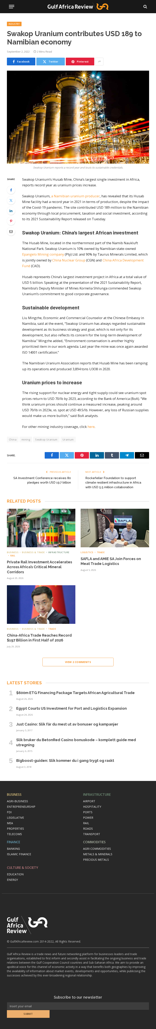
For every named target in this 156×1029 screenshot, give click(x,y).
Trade (101, 552)
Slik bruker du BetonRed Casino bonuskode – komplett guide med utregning (76, 742)
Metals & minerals (97, 854)
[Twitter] (11, 200)
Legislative (15, 818)
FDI (9, 812)
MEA (10, 823)
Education (15, 874)
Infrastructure (58, 552)
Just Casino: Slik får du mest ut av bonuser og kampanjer (67, 724)
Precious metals (96, 860)
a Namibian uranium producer (75, 196)
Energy (12, 880)
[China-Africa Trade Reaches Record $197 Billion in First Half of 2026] (41, 604)
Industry (14, 23)
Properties (15, 828)
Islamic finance (19, 854)
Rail (12, 555)
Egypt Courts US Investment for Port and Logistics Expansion (71, 708)
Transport (91, 834)
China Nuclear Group (68, 260)
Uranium (68, 439)
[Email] (11, 231)
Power (88, 818)
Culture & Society (22, 867)
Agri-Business (17, 801)
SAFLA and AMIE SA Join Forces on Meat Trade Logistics (111, 561)
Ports (87, 812)
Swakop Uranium (46, 439)
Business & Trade (33, 552)
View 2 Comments (78, 662)
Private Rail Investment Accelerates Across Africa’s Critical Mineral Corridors (39, 567)
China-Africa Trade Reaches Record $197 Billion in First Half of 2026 (39, 637)
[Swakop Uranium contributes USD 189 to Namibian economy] (78, 117)
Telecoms (14, 834)
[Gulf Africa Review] (78, 6)
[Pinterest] (11, 221)
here (91, 426)
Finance (13, 842)
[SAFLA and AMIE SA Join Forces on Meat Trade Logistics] (115, 528)
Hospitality (92, 807)
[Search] (145, 6)
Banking (13, 849)
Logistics (87, 552)
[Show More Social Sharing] (99, 61)
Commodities (94, 842)
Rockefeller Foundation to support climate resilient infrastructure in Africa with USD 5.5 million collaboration (113, 482)
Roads (88, 828)
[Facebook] (11, 190)
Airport (89, 801)
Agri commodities (97, 849)
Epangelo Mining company (43, 254)
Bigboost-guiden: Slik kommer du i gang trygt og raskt (65, 760)
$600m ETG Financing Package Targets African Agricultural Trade (75, 693)
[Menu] (11, 6)
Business (12, 552)
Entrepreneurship (21, 807)
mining (26, 439)
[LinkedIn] (11, 211)
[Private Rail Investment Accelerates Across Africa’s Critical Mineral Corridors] (41, 528)
